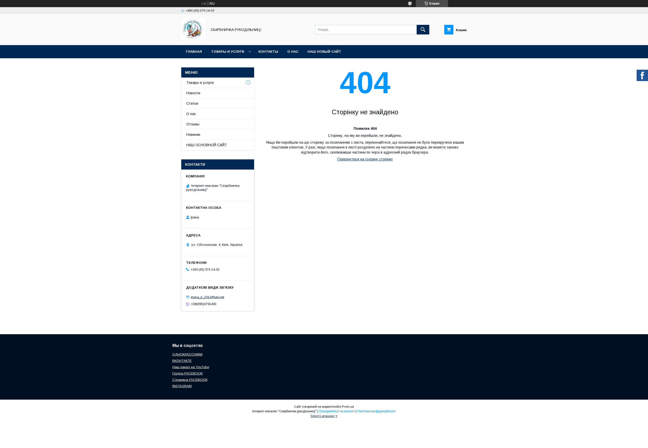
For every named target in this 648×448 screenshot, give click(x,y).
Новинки (193, 135)
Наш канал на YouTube (190, 367)
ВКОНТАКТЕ (182, 361)
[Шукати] (423, 29)
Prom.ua (348, 406)
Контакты (268, 51)
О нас (292, 51)
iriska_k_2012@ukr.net (207, 297)
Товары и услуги (227, 51)
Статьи (192, 103)
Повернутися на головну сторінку (365, 159)
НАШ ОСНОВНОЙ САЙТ (206, 145)
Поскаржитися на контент (337, 411)
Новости (193, 93)
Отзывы (192, 124)
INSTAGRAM (182, 386)
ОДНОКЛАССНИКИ (187, 354)
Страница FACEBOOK (190, 380)
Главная (194, 51)
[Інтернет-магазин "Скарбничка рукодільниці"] (193, 38)
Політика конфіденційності (376, 411)
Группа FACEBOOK (187, 373)
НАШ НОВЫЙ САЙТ (324, 51)
